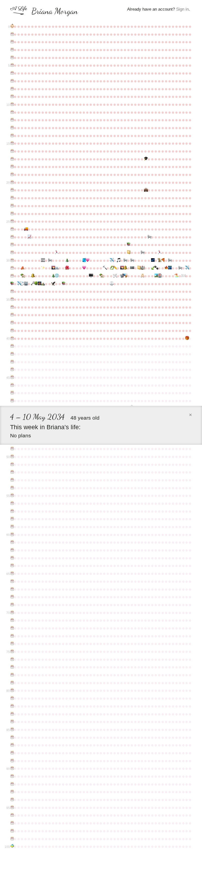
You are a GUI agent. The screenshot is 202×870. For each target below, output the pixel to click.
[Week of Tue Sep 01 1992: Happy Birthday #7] (12, 81)
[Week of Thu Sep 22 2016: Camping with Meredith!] (22, 268)
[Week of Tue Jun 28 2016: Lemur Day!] (159, 260)
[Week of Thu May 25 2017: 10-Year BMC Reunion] (142, 268)
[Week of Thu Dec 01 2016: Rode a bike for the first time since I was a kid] (56, 268)
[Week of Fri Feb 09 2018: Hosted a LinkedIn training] (90, 276)
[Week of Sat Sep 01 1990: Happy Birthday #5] (12, 65)
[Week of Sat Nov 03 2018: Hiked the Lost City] (42, 284)
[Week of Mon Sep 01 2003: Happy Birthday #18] (12, 167)
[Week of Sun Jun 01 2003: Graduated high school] (145, 159)
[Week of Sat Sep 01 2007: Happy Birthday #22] (12, 198)
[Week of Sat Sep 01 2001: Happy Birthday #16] (12, 151)
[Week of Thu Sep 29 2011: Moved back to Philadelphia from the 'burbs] (25, 229)
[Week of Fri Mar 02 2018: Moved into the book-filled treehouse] (101, 276)
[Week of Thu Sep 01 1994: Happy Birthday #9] (12, 96)
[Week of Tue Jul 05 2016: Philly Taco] (163, 260)
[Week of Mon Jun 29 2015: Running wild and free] (159, 252)
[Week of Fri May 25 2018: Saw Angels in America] (142, 276)
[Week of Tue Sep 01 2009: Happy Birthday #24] (12, 214)
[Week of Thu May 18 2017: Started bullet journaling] (138, 268)
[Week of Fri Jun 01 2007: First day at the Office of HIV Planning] (145, 190)
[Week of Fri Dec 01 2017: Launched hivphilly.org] (56, 276)
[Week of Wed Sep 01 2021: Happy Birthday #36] (12, 307)
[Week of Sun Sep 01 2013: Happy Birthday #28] (12, 245)
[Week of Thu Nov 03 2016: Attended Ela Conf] (42, 268)
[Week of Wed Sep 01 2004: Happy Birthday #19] (12, 174)
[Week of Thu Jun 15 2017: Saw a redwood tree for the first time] (152, 268)
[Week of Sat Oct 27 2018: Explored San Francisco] (39, 284)
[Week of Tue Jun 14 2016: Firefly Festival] (152, 260)
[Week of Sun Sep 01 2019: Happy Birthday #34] (12, 291)
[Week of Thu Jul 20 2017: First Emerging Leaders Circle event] (169, 268)
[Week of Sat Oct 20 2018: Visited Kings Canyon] (35, 284)
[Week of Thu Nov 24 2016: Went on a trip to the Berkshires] (53, 268)
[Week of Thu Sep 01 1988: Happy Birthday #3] (12, 50)
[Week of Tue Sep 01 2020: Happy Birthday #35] (12, 299)
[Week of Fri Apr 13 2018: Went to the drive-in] (121, 276)
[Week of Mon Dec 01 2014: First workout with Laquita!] (56, 252)
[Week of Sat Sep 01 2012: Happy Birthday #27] (12, 237)
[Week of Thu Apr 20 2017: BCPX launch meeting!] (125, 268)
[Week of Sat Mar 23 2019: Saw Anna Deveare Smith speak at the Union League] (111, 284)
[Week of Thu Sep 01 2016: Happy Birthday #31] (12, 268)
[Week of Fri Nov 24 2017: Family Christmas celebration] (53, 276)
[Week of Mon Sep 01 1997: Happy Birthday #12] (12, 120)
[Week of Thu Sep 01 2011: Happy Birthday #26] (12, 229)
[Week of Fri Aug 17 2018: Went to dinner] (183, 276)
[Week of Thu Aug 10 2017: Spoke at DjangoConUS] (180, 268)
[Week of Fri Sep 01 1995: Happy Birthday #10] (12, 104)
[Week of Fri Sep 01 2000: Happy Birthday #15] (12, 143)
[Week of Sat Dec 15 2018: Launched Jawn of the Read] (63, 284)
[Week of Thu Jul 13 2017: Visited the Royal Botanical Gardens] (166, 268)
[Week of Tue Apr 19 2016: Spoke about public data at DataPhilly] (125, 260)
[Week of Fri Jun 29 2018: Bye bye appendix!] (159, 276)
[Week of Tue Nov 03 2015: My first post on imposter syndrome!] (42, 260)
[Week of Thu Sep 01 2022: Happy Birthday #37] (12, 315)
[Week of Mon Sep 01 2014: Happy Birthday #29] (12, 252)
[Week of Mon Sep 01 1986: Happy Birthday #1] (12, 34)
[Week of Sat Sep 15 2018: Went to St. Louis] (18, 284)
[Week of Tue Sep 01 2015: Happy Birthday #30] (12, 260)
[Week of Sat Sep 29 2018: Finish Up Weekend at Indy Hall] (25, 284)
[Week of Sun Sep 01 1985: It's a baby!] (12, 26)
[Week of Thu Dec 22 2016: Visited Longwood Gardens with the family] (66, 268)
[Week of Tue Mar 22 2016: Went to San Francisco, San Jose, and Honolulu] (111, 260)
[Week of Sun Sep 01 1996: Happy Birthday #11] (12, 112)
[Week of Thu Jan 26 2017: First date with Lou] (83, 268)
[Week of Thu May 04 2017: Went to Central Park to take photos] (132, 268)
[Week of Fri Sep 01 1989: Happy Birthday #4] (12, 58)
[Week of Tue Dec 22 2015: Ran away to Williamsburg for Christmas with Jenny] (66, 260)
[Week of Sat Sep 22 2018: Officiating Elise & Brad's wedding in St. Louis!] (22, 284)
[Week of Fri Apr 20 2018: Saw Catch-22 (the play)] (125, 276)
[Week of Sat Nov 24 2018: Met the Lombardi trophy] (53, 284)
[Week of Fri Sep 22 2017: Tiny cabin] (22, 276)
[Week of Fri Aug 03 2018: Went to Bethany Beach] (176, 276)
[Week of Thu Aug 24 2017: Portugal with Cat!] (186, 268)
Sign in (182, 9)
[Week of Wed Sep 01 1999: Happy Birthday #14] (12, 136)
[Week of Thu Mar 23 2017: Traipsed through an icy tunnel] (111, 268)
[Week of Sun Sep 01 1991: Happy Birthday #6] (12, 73)
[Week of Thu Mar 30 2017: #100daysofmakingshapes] (115, 268)
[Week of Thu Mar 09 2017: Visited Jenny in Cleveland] (104, 268)
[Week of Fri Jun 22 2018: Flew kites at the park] (156, 276)
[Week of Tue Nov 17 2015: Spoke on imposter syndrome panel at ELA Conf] (49, 260)
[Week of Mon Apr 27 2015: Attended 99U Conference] (128, 252)
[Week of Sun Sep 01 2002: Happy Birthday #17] (12, 159)
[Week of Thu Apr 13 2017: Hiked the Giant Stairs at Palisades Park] (121, 268)
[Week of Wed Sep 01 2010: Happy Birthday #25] (12, 221)
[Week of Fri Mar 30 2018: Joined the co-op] (115, 276)
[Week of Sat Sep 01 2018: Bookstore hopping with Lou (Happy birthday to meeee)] (12, 284)
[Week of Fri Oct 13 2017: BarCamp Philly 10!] (32, 276)
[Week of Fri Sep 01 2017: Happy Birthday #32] (12, 276)
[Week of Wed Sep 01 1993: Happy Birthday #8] (12, 89)
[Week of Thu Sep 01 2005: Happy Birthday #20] (12, 182)
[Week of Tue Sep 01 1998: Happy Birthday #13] (12, 128)
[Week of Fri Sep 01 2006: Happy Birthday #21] (12, 190)
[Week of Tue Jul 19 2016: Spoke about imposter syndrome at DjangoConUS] (169, 260)
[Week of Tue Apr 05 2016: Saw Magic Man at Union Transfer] (118, 260)
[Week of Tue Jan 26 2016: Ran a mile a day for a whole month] (83, 260)
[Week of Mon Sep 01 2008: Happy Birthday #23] (12, 206)
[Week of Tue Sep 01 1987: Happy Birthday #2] (12, 42)
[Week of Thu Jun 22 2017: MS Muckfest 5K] (156, 268)
